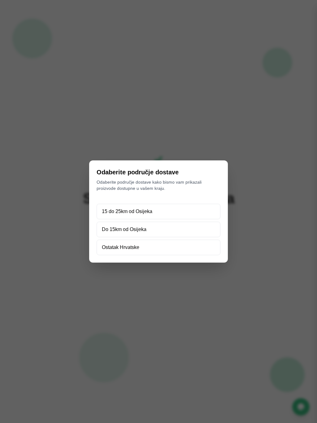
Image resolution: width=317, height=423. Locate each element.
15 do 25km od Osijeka (127, 211)
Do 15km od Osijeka (124, 229)
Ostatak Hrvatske (120, 247)
